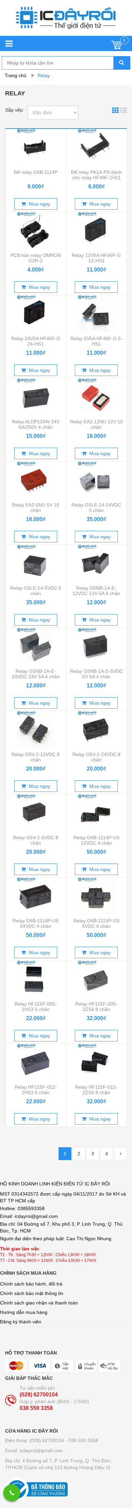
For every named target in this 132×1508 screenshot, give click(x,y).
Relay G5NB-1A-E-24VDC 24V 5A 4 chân (36, 673)
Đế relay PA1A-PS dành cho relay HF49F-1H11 (96, 174)
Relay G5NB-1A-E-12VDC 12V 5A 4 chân (96, 590)
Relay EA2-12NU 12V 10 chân (96, 424)
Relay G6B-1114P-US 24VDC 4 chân (36, 923)
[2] (120, 1153)
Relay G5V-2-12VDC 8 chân (36, 757)
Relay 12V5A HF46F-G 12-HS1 (96, 258)
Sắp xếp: (14, 110)
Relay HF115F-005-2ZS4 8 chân (96, 1006)
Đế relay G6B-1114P (36, 172)
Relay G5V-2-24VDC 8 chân (96, 757)
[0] (116, 46)
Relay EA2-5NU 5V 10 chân (35, 507)
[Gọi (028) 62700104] (11, 1492)
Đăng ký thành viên (20, 1321)
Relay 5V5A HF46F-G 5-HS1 (96, 341)
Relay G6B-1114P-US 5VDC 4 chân (96, 923)
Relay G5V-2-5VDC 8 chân (35, 840)
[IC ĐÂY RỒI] (66, 21)
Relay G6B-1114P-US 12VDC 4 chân (96, 840)
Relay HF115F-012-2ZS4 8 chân (96, 1089)
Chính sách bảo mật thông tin (31, 1293)
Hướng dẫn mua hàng (23, 1312)
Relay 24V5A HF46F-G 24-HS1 (35, 341)
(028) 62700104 (39, 1394)
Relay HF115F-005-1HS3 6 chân (36, 1006)
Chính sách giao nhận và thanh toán (39, 1302)
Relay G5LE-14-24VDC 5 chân (96, 507)
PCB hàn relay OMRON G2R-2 (35, 258)
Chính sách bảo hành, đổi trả (31, 1284)
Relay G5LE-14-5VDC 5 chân (35, 590)
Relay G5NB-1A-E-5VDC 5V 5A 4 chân (96, 673)
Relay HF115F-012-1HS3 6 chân (36, 1089)
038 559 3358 (36, 1408)
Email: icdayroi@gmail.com (34, 1450)
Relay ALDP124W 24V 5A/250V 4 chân (36, 424)
